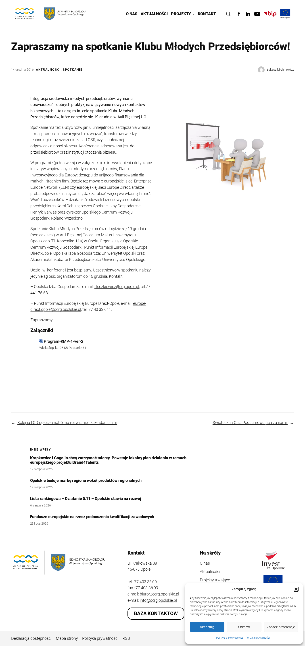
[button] (296, 589)
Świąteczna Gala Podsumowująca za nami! (250, 422)
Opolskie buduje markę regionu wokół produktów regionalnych (86, 480)
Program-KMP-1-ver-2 (63, 341)
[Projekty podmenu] (193, 14)
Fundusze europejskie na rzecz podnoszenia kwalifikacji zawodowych (92, 517)
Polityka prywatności (258, 637)
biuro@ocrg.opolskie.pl (159, 594)
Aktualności (48, 69)
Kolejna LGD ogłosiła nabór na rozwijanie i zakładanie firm (67, 422)
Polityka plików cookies (229, 637)
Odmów (244, 627)
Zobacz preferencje (281, 627)
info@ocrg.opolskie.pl (158, 600)
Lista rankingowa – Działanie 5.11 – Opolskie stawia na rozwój (85, 498)
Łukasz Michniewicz (280, 69)
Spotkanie (73, 69)
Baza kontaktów (156, 613)
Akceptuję (207, 627)
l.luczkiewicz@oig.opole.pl (116, 286)
